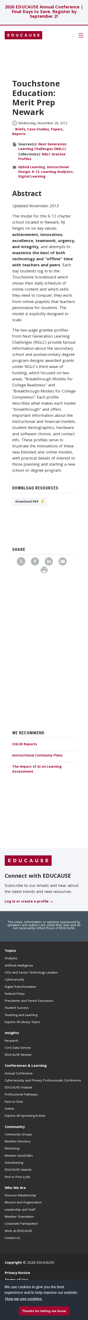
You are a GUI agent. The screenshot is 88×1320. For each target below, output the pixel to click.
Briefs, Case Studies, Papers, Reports (38, 132)
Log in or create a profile (27, 902)
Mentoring (12, 1148)
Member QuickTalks (19, 1156)
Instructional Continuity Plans (37, 756)
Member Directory (18, 1141)
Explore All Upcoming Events (25, 1116)
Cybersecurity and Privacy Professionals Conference (43, 1080)
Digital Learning (32, 177)
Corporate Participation (21, 1224)
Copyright (13, 1263)
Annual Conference (19, 1073)
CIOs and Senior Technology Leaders (31, 972)
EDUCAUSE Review (18, 1055)
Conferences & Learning (26, 1066)
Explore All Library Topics (22, 1022)
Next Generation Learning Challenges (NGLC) (42, 147)
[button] (31, 1309)
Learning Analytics (57, 172)
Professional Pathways (21, 1094)
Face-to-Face (14, 1102)
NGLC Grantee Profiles (41, 157)
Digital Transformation (20, 987)
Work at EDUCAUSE (18, 1231)
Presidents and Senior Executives (29, 1001)
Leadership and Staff (20, 1210)
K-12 (35, 172)
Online (9, 1109)
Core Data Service (18, 1048)
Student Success (17, 1008)
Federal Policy (15, 994)
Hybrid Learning (31, 167)
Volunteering (14, 1163)
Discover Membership (20, 1195)
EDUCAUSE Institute (18, 1087)
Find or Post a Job (17, 1177)
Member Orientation (19, 1217)
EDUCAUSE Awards (18, 1170)
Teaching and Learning (21, 1015)
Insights (12, 1033)
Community (15, 1127)
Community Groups (18, 1134)
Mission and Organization (23, 1202)
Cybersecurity (14, 979)
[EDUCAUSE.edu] (23, 35)
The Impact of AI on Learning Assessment (37, 769)
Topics (10, 951)
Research (11, 1041)
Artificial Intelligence (19, 965)
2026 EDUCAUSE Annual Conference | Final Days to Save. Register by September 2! (44, 12)
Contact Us (12, 1238)
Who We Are (15, 1188)
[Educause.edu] (28, 861)
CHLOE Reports (24, 744)
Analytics (11, 958)
